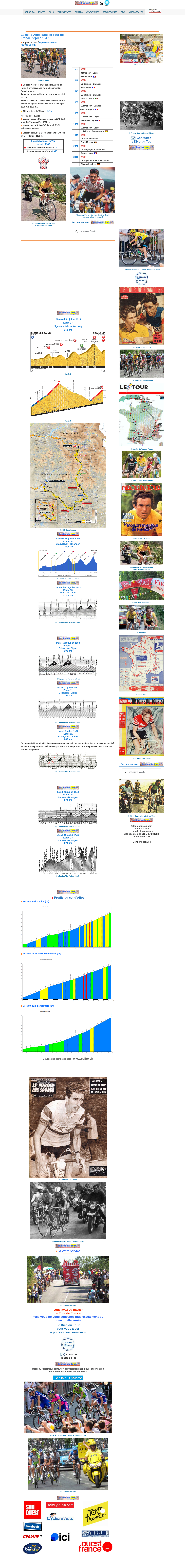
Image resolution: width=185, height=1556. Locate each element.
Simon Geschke (88, 164)
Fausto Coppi (87, 98)
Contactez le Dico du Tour (68, 1356)
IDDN (147, 836)
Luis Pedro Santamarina (92, 131)
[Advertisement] (92, 23)
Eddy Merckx (87, 142)
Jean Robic (86, 87)
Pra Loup (93, 139)
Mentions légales (142, 842)
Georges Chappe (88, 120)
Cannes (97, 106)
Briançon (96, 84)
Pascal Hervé (87, 153)
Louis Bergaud (87, 109)
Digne (95, 73)
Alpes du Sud (29, 42)
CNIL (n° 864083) (150, 834)
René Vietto (86, 76)
